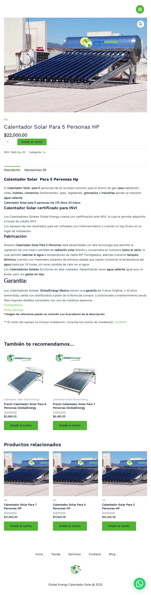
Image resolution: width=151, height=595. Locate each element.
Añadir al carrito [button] (21, 425)
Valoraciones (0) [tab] (35, 170)
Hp (6, 119)
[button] (140, 24)
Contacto (95, 554)
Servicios (74, 554)
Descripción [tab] (12, 170)
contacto (121, 322)
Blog (112, 554)
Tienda (55, 554)
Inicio (39, 554)
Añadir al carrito (32, 142)
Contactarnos (13, 305)
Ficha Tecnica (13, 310)
